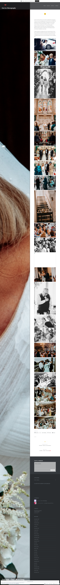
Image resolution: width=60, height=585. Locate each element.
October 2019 (36, 539)
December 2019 (36, 535)
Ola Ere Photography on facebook (42, 483)
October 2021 (36, 530)
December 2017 (36, 557)
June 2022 (35, 526)
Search (56, 5)
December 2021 (36, 528)
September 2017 (36, 561)
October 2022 (36, 524)
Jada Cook (38, 500)
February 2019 (36, 546)
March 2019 (36, 544)
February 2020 (36, 533)
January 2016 (36, 570)
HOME (45, 5)
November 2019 (36, 537)
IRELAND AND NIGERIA (38, 510)
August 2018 (36, 548)
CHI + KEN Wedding (44, 500)
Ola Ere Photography (9, 8)
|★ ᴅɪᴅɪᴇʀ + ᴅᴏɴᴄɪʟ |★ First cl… (49, 503)
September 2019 (36, 541)
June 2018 (35, 552)
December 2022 (36, 522)
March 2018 (36, 555)
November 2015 (36, 572)
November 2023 (36, 519)
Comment (52, 470)
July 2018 (35, 550)
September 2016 (36, 568)
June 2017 (35, 563)
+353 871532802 (36, 511)
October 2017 (36, 559)
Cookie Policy (17, 583)
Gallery (48, 5)
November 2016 (36, 566)
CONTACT (52, 5)
